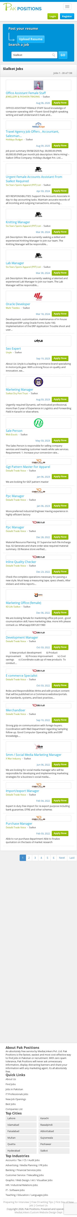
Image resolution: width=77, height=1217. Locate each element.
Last (72, 857)
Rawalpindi (46, 1124)
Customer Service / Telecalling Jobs (25, 1175)
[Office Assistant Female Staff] (38, 85)
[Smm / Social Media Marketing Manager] (38, 747)
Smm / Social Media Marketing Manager (33, 755)
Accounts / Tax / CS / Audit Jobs (23, 1160)
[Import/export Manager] (38, 785)
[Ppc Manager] (38, 491)
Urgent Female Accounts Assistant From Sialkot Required (34, 179)
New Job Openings (16, 1099)
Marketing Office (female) (23, 603)
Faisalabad (13, 1131)
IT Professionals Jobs (17, 1094)
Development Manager (22, 637)
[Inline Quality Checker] (38, 557)
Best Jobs (11, 1104)
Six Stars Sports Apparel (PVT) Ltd (23, 185)
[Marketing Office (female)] (38, 595)
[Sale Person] (38, 423)
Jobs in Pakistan (14, 1089)
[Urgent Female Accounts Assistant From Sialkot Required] (38, 169)
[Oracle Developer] (38, 296)
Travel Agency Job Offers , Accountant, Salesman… (32, 133)
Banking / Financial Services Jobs (23, 1170)
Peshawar (45, 1144)
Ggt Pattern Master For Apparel (28, 467)
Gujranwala (46, 1137)
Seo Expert (13, 348)
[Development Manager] (38, 632)
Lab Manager (15, 263)
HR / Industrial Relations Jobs (22, 1185)
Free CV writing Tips (42, 1202)
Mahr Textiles (13, 307)
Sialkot (44, 1150)
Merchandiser (15, 710)
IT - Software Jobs (15, 1190)
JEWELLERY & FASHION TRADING (23, 96)
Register (67, 16)
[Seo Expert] (38, 340)
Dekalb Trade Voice (16, 470)
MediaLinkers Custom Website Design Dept (38, 1212)
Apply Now (60, 102)
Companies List (14, 1109)
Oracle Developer (18, 304)
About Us (11, 1079)
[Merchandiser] (38, 705)
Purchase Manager (19, 823)
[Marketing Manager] (38, 381)
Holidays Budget (14, 139)
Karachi (44, 1118)
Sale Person (14, 431)
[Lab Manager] (38, 255)
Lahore (11, 1118)
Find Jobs (11, 1084)
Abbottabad (47, 1131)
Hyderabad (13, 1150)
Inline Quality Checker (21, 562)
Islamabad (13, 1124)
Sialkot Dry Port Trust (17, 393)
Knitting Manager (18, 222)
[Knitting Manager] (38, 214)
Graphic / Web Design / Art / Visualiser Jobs (29, 1180)
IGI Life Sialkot (13, 606)
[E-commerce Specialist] (38, 671)
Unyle (9, 352)
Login (53, 16)
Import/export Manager (22, 791)
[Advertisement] (26, 885)
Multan (11, 1137)
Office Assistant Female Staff (26, 93)
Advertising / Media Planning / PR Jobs (27, 1165)
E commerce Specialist (21, 676)
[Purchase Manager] (38, 818)
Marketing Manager (19, 389)
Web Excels (12, 434)
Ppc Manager (15, 496)
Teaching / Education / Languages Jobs (27, 1195)
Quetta (11, 1144)
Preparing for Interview (16, 1202)
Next (62, 857)
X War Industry (13, 758)
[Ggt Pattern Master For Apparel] (38, 461)
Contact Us (42, 1205)
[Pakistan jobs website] (22, 6)
